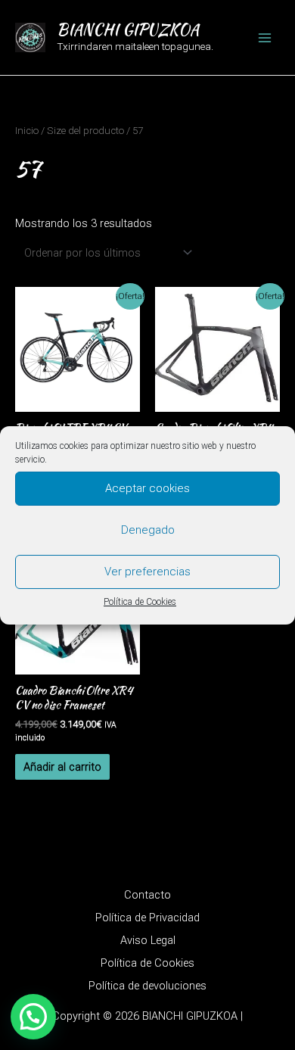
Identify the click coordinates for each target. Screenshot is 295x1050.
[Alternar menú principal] (265, 37)
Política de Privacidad (147, 917)
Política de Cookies (140, 601)
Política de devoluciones (147, 985)
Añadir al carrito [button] (62, 767)
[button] (33, 1016)
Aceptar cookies (147, 488)
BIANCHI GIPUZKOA (128, 29)
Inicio (27, 130)
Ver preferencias (147, 571)
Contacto (147, 895)
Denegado (148, 530)
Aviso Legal (147, 940)
